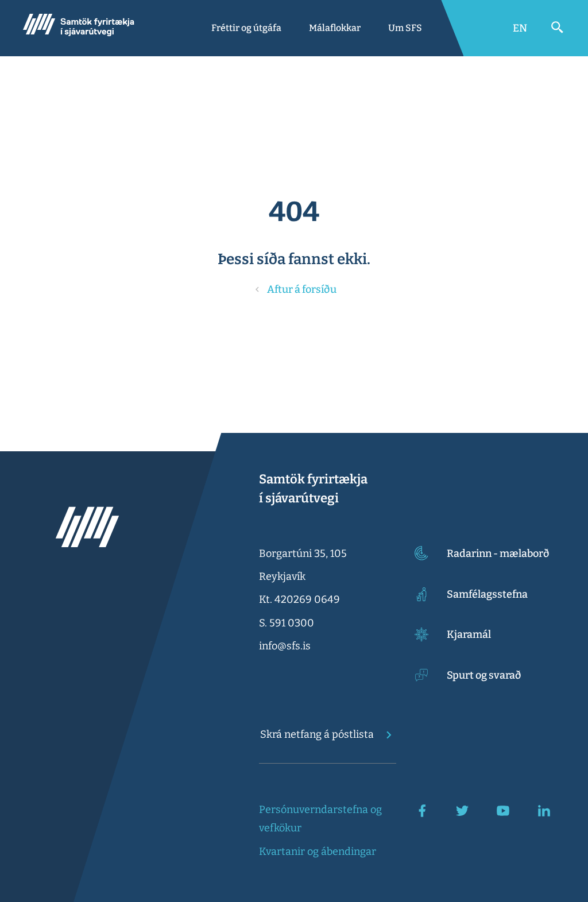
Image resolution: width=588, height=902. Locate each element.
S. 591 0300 (286, 623)
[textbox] (316, 734)
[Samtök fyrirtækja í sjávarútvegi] (78, 28)
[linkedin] (543, 810)
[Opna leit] (557, 27)
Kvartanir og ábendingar (317, 851)
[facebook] (422, 810)
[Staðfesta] (385, 734)
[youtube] (503, 810)
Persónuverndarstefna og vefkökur (320, 818)
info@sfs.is (285, 646)
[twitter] (462, 810)
